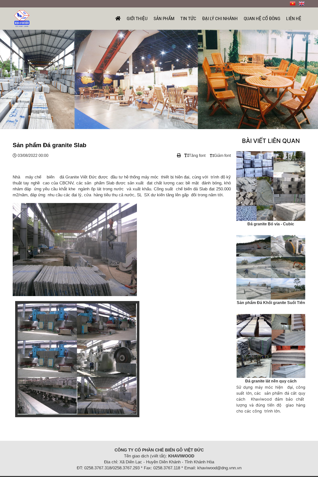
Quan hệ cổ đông (262, 18)
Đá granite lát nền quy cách (271, 381)
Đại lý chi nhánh (220, 18)
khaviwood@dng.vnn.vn (219, 468)
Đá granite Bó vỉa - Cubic (270, 224)
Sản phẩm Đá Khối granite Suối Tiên (271, 303)
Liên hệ (293, 18)
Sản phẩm (164, 18)
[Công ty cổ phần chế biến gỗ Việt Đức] (22, 18)
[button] (24, 79)
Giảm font (222, 155)
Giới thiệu (137, 18)
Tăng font (197, 155)
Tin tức (188, 18)
